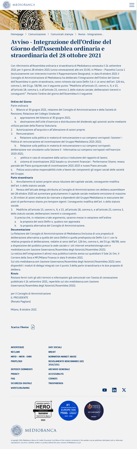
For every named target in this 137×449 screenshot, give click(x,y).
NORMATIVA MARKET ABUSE (62, 356)
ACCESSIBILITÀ (55, 373)
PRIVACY (15, 373)
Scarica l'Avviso (20, 327)
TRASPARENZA (55, 383)
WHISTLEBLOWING (20, 387)
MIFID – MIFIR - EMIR (21, 356)
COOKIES (52, 378)
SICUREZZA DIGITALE (21, 383)
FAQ (13, 378)
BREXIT (52, 351)
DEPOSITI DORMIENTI (22, 369)
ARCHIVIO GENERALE (59, 369)
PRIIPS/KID (16, 361)
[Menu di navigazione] (132, 5)
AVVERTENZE (17, 347)
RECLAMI (15, 351)
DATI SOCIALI (55, 347)
